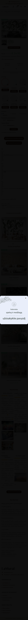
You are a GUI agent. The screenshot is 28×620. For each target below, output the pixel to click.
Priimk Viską (14, 316)
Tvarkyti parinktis (14, 319)
